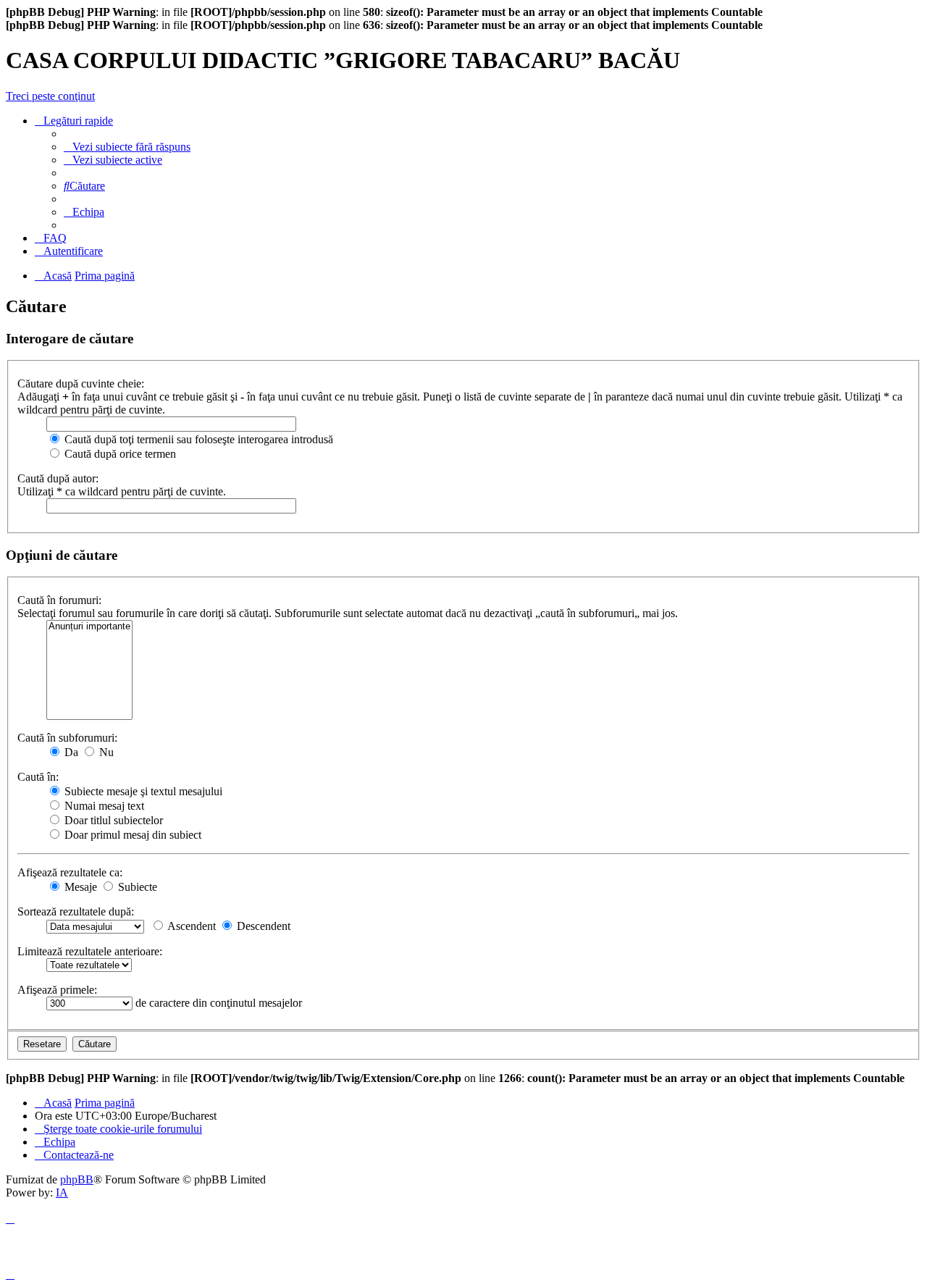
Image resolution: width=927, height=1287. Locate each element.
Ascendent (190, 926)
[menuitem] (127, 147)
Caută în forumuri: (59, 600)
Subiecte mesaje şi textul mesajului (142, 791)
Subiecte (136, 887)
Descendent (262, 926)
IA (62, 1192)
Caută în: (38, 777)
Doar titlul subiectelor (112, 820)
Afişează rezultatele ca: (69, 872)
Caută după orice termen (119, 454)
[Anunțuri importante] (89, 627)
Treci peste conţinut (50, 96)
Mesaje (79, 887)
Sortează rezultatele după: (75, 911)
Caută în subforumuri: (67, 737)
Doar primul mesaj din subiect (131, 835)
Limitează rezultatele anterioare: (89, 951)
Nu (105, 752)
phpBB (76, 1179)
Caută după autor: (57, 478)
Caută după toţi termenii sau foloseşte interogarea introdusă (197, 439)
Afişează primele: (57, 990)
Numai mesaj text (103, 806)
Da (70, 752)
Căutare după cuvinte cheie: (80, 383)
